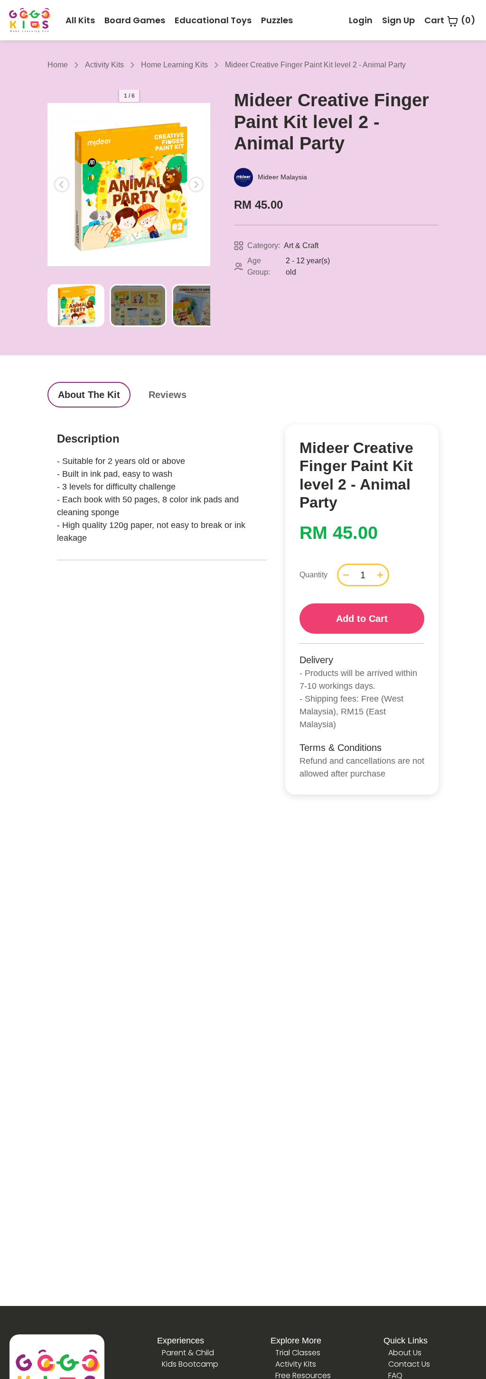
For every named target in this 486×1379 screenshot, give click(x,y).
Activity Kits (104, 65)
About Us (404, 1352)
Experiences (180, 1340)
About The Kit (89, 394)
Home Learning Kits (174, 65)
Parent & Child (188, 1352)
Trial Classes (297, 1352)
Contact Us (409, 1364)
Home (57, 65)
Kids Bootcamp (190, 1364)
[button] (61, 184)
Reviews (168, 394)
